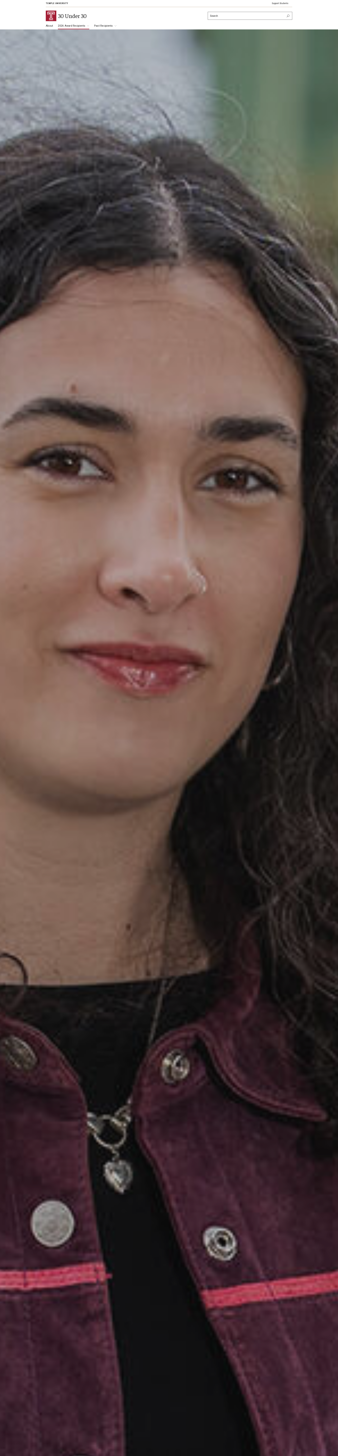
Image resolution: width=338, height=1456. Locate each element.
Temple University (57, 3)
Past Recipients (103, 25)
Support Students (280, 3)
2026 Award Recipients (71, 25)
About (49, 25)
